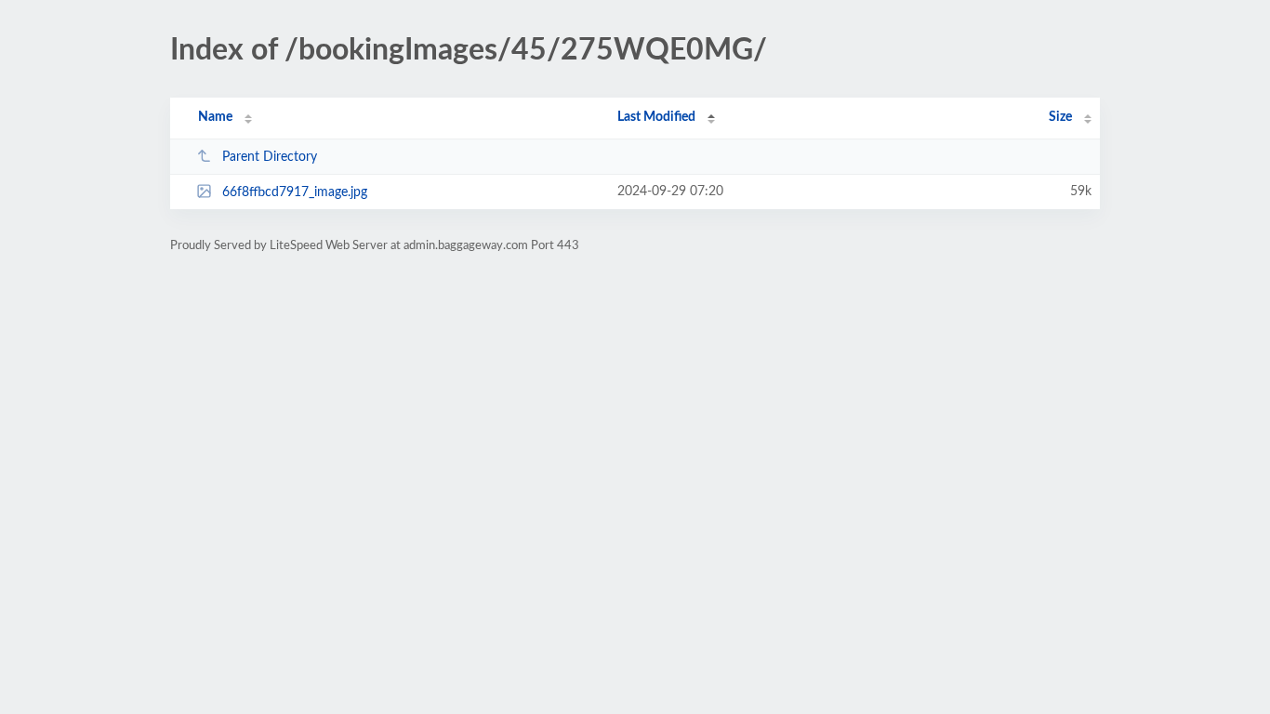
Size (1060, 117)
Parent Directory (269, 157)
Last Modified (656, 117)
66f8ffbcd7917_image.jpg (294, 192)
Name (215, 117)
